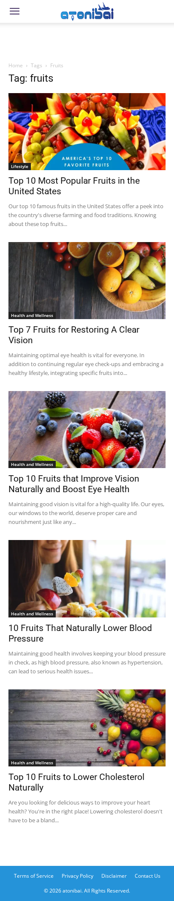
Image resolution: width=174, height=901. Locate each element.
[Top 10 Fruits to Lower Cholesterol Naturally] (87, 727)
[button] (14, 11)
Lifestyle (19, 166)
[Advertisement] (87, 39)
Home (15, 65)
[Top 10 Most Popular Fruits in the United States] (87, 131)
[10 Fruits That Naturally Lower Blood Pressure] (87, 578)
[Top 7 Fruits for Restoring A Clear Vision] (87, 280)
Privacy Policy (77, 875)
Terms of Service (34, 875)
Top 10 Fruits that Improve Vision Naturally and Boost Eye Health (73, 484)
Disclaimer (114, 875)
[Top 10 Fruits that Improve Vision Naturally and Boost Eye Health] (87, 429)
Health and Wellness (32, 315)
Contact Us (147, 875)
